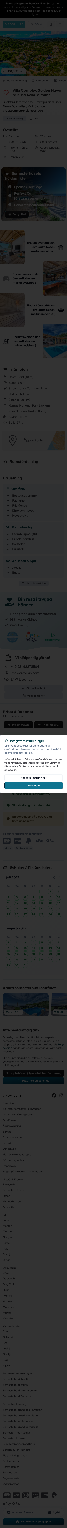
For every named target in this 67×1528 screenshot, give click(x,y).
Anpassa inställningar (33, 777)
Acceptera (33, 785)
